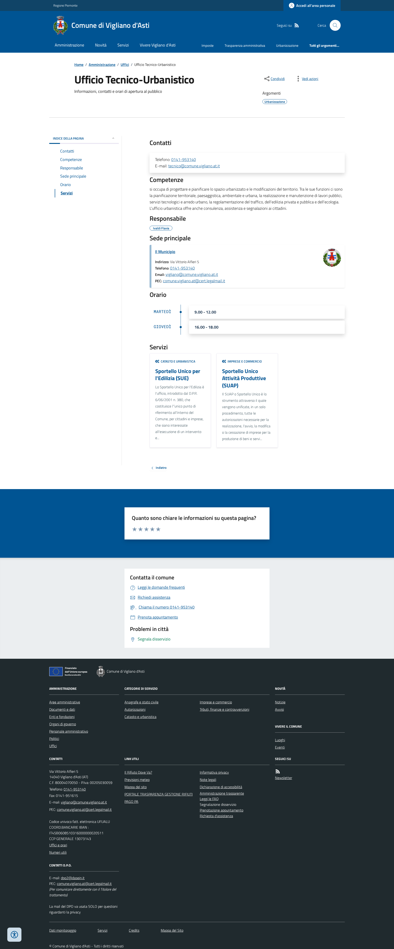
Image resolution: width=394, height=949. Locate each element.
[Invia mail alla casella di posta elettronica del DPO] (73, 878)
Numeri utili (58, 852)
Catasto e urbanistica (140, 716)
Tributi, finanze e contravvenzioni (224, 709)
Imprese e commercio (216, 702)
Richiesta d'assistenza (216, 816)
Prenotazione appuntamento (221, 810)
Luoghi (280, 740)
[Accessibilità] (14, 934)
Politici (54, 738)
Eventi (280, 747)
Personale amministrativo (68, 731)
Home (78, 64)
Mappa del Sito (172, 930)
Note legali (208, 779)
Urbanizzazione (287, 45)
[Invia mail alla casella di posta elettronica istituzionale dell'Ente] (84, 802)
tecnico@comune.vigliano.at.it (194, 166)
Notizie (280, 702)
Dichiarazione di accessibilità (221, 787)
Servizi (123, 45)
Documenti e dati (62, 709)
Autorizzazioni (134, 709)
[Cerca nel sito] (333, 25)
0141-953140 (183, 159)
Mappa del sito (135, 787)
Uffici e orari (58, 845)
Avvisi (279, 709)
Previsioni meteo (137, 779)
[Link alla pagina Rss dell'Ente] (277, 771)
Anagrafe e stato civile (141, 702)
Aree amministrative (64, 702)
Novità (100, 45)
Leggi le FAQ (209, 798)
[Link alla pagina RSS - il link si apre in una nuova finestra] (296, 25)
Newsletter (283, 777)
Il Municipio (165, 252)
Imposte (208, 45)
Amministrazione (69, 45)
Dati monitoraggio (62, 930)
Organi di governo (62, 724)
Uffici (125, 64)
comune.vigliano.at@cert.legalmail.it (194, 281)
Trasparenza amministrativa (245, 45)
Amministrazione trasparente (222, 793)
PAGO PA (131, 801)
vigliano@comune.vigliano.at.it (192, 274)
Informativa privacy (214, 772)
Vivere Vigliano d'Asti (158, 45)
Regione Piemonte (65, 5)
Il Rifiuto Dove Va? (138, 772)
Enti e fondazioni (62, 716)
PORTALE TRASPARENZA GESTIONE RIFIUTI (158, 794)
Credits (134, 930)
